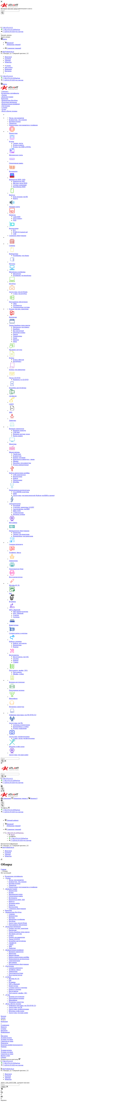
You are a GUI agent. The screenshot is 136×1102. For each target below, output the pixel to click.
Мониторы (12, 953)
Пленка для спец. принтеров (18, 928)
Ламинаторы (13, 971)
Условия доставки (7, 1039)
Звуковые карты (14, 903)
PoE (10, 980)
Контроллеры (13, 907)
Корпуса (11, 901)
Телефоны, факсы (15, 969)
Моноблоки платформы (17, 919)
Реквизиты (4, 1043)
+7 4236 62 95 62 (12, 31)
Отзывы (3, 1029)
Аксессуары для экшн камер (18, 1013)
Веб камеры (13, 962)
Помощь (3, 1046)
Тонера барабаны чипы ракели (19, 932)
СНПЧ (11, 944)
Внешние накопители (16, 952)
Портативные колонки (16, 998)
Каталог (3, 1016)
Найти (3, 1087)
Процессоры (13, 890)
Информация (5, 1032)
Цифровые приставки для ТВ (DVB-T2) (22, 1005)
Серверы (12, 914)
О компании (5, 1025)
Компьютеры (13, 916)
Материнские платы (16, 894)
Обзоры (3, 1057)
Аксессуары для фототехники (19, 1009)
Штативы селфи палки (16, 1011)
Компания (4, 1021)
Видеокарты (13, 898)
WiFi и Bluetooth (14, 984)
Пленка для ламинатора (17, 937)
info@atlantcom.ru (8, 51)
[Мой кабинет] (2, 786)
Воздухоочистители (15, 975)
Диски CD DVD (14, 939)
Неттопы (12, 917)
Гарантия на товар (7, 1041)
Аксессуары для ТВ (15, 1007)
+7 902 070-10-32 (7, 27)
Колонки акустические (16, 996)
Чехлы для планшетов (16, 880)
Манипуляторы (14, 955)
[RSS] (1, 859)
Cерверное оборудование (17, 908)
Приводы (12, 905)
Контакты (4, 1030)
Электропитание (14, 960)
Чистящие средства (15, 934)
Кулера (11, 892)
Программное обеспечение (18, 925)
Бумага (11, 935)
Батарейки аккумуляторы (17, 941)
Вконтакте (8, 57)
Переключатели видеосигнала (19, 959)
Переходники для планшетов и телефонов (23, 887)
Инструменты (13, 991)
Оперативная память (16, 896)
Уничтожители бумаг (16, 973)
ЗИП (10, 946)
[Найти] (2, 13)
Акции (3, 1018)
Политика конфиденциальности (12, 1045)
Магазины (4, 1036)
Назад (13, 834)
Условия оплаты (6, 1037)
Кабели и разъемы (15, 989)
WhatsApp (8, 62)
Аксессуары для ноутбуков (18, 923)
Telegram (8, 60)
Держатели (12, 885)
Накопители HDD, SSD (17, 899)
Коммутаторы (13, 986)
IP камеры (12, 982)
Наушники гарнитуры (16, 1002)
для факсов (12, 943)
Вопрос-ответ (5, 1055)
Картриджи (13, 930)
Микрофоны (13, 1000)
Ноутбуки (12, 921)
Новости (4, 1027)
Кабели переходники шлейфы (19, 957)
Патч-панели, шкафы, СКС (18, 993)
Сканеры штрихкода (16, 968)
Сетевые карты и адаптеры (18, 987)
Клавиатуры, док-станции (17, 882)
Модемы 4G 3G (14, 978)
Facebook (8, 58)
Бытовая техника (14, 883)
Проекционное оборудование (19, 964)
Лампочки (12, 948)
